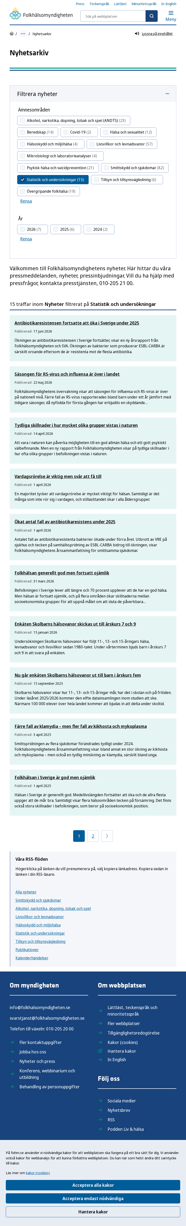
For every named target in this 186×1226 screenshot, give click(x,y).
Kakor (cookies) (123, 1042)
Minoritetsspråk (144, 3)
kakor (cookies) (38, 1172)
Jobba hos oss (32, 1052)
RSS (111, 1120)
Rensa (26, 201)
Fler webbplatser (124, 1023)
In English (168, 3)
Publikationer (27, 949)
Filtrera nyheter (37, 94)
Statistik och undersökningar (40, 933)
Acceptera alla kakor (93, 1185)
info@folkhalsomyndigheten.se (40, 1007)
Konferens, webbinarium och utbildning (47, 1074)
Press (80, 3)
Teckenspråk (99, 3)
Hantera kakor (93, 1212)
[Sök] (152, 16)
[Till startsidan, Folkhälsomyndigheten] (41, 14)
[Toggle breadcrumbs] (23, 34)
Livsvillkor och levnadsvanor (40, 916)
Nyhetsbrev (119, 1110)
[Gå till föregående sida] (107, 836)
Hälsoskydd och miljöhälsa (38, 925)
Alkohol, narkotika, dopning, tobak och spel (53, 908)
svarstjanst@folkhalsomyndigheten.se (47, 1018)
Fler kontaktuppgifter (40, 1042)
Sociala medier (122, 1101)
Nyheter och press (37, 1061)
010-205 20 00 (60, 1029)
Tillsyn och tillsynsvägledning (40, 941)
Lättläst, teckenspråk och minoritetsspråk (132, 1010)
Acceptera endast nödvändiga (93, 1198)
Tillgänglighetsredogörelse (134, 1033)
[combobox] (119, 16)
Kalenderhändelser (32, 958)
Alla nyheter (26, 892)
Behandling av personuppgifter (49, 1087)
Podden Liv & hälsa (126, 1129)
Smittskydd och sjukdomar (38, 900)
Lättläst (120, 3)
